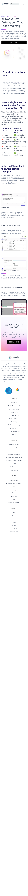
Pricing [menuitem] (14, 434)
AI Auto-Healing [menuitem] (14, 428)
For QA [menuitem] (14, 464)
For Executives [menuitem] (14, 470)
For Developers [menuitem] (14, 467)
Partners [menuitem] (14, 525)
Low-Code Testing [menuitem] (14, 409)
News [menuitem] (14, 519)
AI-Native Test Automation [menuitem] (14, 406)
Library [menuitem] (14, 490)
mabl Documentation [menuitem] (14, 502)
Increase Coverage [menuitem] (14, 444)
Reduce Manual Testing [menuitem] (14, 448)
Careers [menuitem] (14, 516)
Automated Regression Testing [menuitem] (14, 457)
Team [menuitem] (14, 512)
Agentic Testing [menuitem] (14, 403)
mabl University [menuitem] (14, 499)
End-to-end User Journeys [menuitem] (14, 451)
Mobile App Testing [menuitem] (14, 418)
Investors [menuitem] (14, 522)
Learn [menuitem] (14, 475)
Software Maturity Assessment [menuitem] (14, 483)
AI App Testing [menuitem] (14, 412)
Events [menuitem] (14, 493)
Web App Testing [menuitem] (14, 415)
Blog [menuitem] (14, 486)
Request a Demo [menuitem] (14, 532)
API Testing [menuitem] (14, 422)
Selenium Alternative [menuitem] (14, 454)
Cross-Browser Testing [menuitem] (14, 431)
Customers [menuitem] (14, 496)
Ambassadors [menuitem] (14, 480)
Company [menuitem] (14, 508)
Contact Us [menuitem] (14, 528)
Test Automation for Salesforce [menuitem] (14, 460)
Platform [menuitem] (14, 398)
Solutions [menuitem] (14, 440)
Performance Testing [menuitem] (14, 425)
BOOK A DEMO (14, 42)
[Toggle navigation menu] (23, 3)
